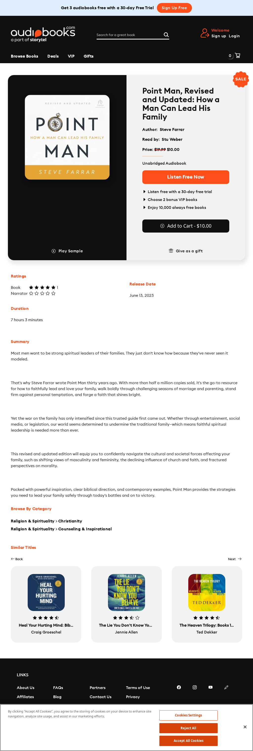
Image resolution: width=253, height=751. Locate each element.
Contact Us (100, 697)
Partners (97, 688)
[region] (126, 727)
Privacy (133, 697)
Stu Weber (172, 139)
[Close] (245, 727)
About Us (25, 688)
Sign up (218, 36)
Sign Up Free (174, 8)
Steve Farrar (172, 129)
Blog (57, 697)
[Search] (166, 34)
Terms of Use (138, 688)
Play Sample (71, 251)
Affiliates (25, 697)
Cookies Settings (188, 715)
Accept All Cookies (188, 740)
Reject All (188, 728)
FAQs (58, 688)
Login (234, 36)
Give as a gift (189, 251)
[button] (17, 559)
